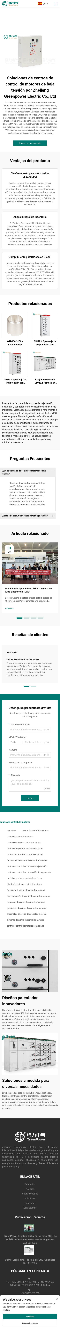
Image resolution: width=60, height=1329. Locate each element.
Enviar (30, 798)
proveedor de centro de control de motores (26, 902)
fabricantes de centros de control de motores (27, 860)
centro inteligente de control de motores (25, 848)
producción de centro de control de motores (26, 908)
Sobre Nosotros (30, 1193)
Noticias (30, 1189)
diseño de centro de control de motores (24, 884)
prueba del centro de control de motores (25, 854)
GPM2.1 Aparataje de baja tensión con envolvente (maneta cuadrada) (15, 381)
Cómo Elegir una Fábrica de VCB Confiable (30, 1259)
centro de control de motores (35, 831)
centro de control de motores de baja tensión (27, 866)
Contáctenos (30, 1207)
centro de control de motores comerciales (25, 926)
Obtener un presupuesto (30, 143)
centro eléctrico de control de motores (24, 842)
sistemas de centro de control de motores (25, 920)
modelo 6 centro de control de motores (24, 878)
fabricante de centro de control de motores (26, 890)
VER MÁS (9, 608)
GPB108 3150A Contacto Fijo (15, 343)
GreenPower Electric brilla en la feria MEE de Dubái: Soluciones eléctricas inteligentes (30, 1238)
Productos (30, 1184)
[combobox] (16, 742)
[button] (19, 618)
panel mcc (11, 831)
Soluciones (30, 1198)
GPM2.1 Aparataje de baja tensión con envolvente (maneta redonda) (45, 343)
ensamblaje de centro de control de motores (26, 914)
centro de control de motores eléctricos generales (29, 872)
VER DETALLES (15, 325)
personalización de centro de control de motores (28, 896)
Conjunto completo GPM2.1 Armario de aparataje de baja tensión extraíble (45, 381)
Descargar (30, 1203)
